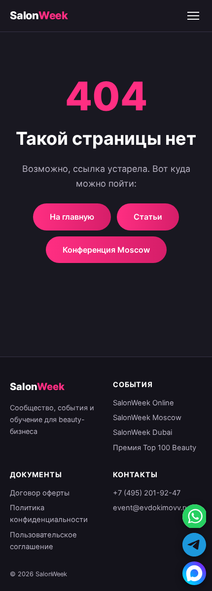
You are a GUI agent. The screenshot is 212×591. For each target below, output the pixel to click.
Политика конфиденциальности (49, 513)
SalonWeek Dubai (142, 432)
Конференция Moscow (106, 250)
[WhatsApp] (194, 516)
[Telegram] (194, 545)
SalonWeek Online (143, 402)
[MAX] (194, 573)
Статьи (148, 217)
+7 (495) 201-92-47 (146, 493)
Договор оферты (40, 493)
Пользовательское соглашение (43, 540)
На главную (72, 217)
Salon (39, 15)
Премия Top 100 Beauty (154, 447)
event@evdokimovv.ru (151, 507)
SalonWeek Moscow (147, 417)
